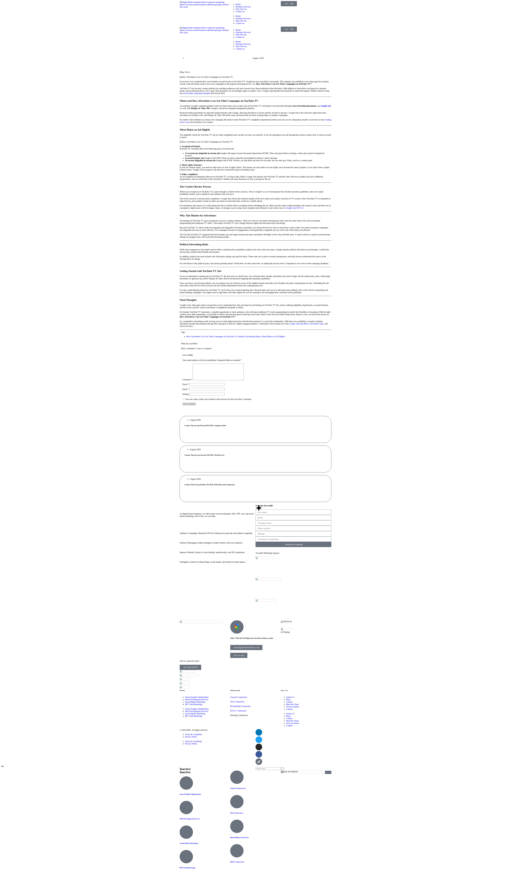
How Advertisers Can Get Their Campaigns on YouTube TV (211, 336)
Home (238, 4)
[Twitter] (259, 739)
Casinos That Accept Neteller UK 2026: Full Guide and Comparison (209, 485)
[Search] (282, 768)
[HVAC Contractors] (237, 850)
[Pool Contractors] (237, 801)
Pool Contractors (237, 702)
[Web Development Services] (186, 807)
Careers (289, 702)
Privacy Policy (191, 737)
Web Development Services (196, 699)
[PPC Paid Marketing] (186, 856)
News (187, 72)
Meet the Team (292, 704)
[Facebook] (259, 754)
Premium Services (243, 7)
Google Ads (326, 106)
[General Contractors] (237, 777)
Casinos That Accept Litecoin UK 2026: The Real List (204, 455)
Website (185, 394)
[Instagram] (259, 747)
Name (185, 384)
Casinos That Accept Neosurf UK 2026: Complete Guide (205, 426)
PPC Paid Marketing (193, 704)
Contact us (240, 11)
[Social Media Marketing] (186, 832)
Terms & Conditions (193, 734)
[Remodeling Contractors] (237, 826)
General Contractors (238, 697)
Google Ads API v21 (294, 208)
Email (185, 389)
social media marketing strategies (196, 93)
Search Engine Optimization (197, 697)
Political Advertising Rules (249, 336)
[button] (255, 348)
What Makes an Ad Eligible (273, 336)
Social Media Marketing (195, 702)
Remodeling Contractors (239, 837)
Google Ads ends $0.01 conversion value (306, 324)
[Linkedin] (259, 732)
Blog (182, 72)
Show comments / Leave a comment (196, 348)
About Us (290, 697)
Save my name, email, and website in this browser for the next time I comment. (219, 399)
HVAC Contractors (238, 711)
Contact (289, 709)
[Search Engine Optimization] (186, 783)
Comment (187, 379)
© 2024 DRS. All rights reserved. (194, 730)
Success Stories (292, 707)
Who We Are (241, 9)
